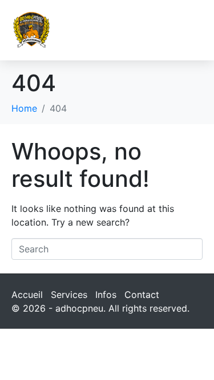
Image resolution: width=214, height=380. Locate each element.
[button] (192, 30)
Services (69, 294)
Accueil (27, 294)
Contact (141, 294)
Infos (105, 294)
